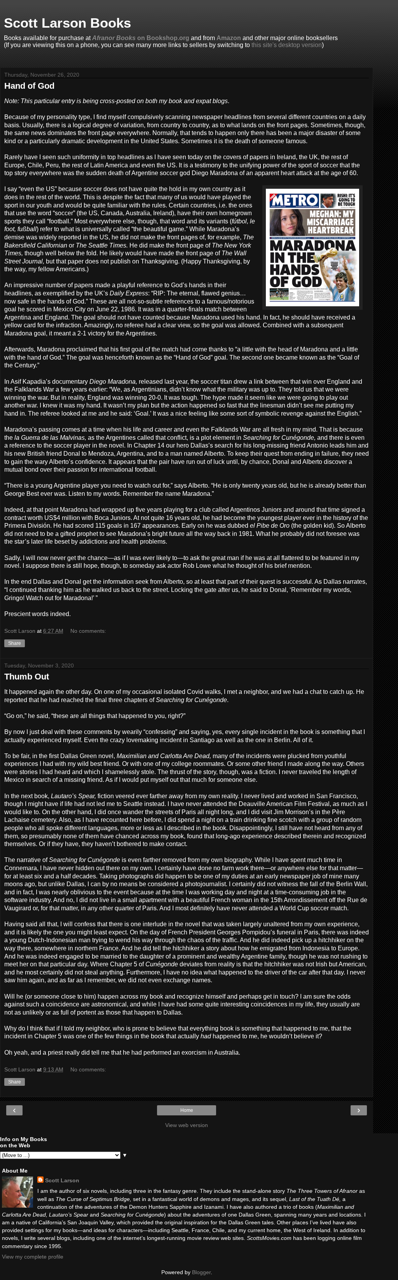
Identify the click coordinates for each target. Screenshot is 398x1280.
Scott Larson (62, 1180)
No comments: (88, 631)
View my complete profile (32, 1257)
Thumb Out (26, 676)
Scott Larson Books (67, 23)
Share (14, 643)
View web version (186, 1125)
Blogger (201, 1272)
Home (186, 1110)
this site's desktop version (286, 45)
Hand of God (29, 86)
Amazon (228, 38)
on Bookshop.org (140, 38)
